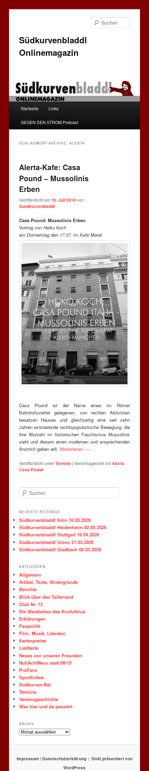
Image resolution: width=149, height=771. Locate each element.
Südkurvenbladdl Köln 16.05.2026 (55, 520)
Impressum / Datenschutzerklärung (51, 758)
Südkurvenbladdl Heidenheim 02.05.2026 (62, 527)
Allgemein (30, 574)
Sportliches (31, 677)
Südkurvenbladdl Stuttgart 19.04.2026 (59, 534)
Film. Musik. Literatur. (42, 633)
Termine (63, 463)
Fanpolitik (30, 626)
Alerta (118, 463)
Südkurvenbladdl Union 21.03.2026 (56, 542)
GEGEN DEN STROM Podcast (49, 122)
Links (54, 108)
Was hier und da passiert (45, 706)
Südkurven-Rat (35, 684)
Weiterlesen (74, 449)
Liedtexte (28, 648)
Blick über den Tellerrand (46, 597)
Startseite (29, 108)
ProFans (28, 670)
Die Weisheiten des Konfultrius (52, 611)
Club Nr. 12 (31, 604)
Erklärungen (32, 618)
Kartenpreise (32, 640)
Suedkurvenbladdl (37, 206)
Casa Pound (31, 469)
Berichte (28, 589)
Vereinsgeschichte (38, 699)
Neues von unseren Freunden (50, 655)
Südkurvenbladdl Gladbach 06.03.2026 (60, 549)
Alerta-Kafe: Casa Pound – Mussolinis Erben (54, 178)
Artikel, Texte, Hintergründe (48, 582)
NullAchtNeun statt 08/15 (45, 662)
